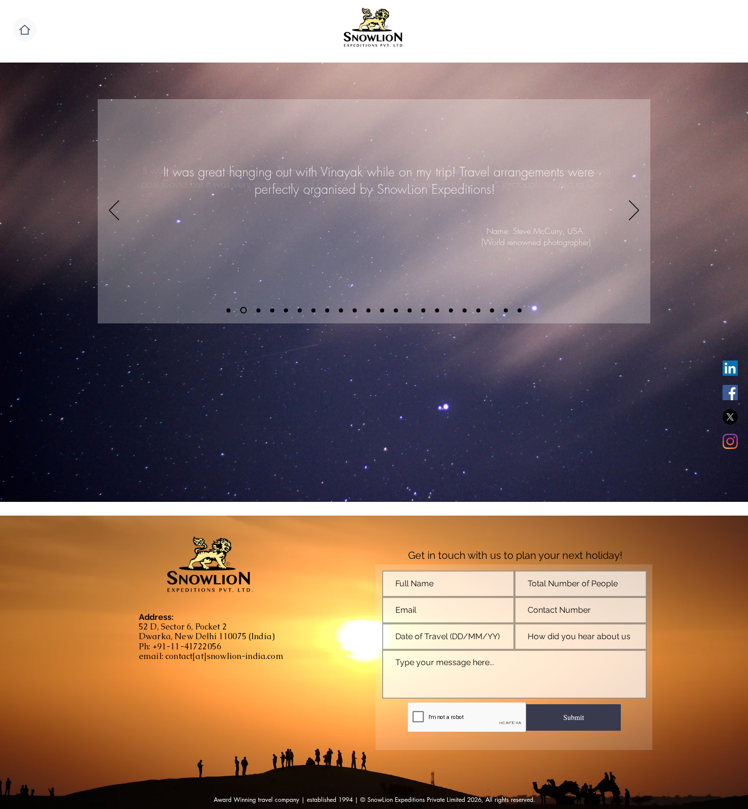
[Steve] (228, 310)
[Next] (634, 211)
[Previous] (114, 211)
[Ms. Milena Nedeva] (313, 310)
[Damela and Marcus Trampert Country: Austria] (410, 310)
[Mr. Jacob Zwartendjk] (327, 310)
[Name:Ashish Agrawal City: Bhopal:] (451, 310)
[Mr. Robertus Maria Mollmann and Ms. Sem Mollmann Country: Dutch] (355, 310)
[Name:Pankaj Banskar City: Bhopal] (492, 310)
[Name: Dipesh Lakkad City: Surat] (465, 310)
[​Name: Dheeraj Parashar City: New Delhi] (478, 310)
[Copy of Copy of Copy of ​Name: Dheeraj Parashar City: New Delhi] (519, 310)
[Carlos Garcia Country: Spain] (423, 310)
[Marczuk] (243, 310)
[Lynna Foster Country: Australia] (437, 310)
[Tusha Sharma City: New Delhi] (382, 310)
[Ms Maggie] (272, 310)
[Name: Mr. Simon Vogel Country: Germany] (341, 310)
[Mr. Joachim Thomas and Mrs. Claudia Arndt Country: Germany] (368, 310)
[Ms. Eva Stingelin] (286, 310)
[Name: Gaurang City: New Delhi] (506, 310)
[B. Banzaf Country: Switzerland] (396, 310)
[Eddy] (258, 310)
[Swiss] (300, 310)
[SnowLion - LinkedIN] (730, 368)
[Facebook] (730, 392)
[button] (25, 30)
